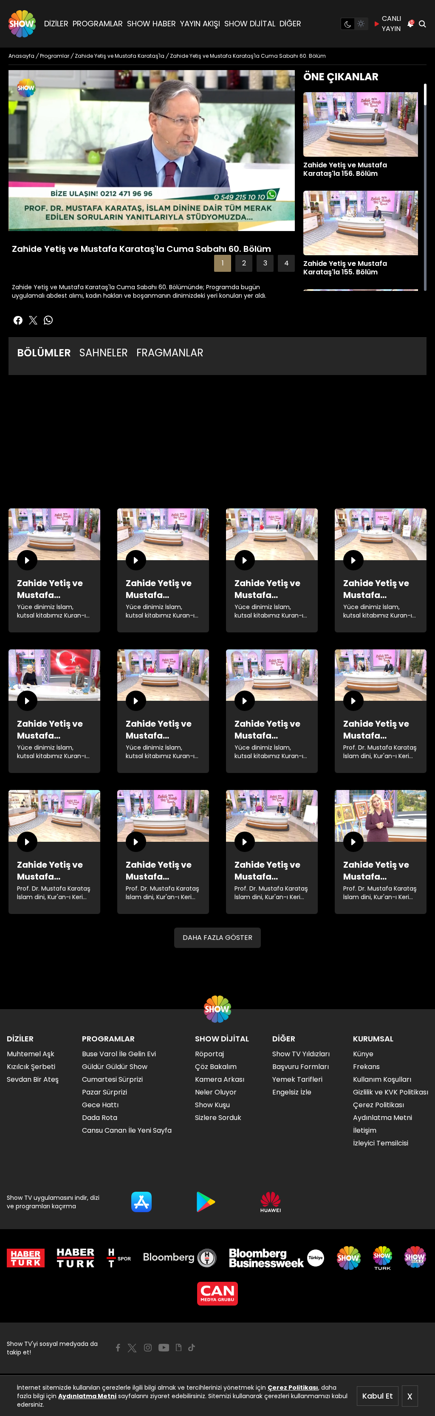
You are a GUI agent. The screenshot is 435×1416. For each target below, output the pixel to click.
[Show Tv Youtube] (163, 1347)
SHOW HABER (151, 23)
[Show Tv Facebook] (118, 1347)
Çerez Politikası (293, 1387)
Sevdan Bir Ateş (33, 1079)
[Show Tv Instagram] (148, 1347)
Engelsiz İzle (291, 1092)
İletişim (364, 1130)
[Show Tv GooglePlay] (206, 1202)
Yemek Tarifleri (297, 1079)
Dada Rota (99, 1118)
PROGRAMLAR (98, 23)
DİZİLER (56, 23)
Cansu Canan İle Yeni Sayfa (127, 1130)
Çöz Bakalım (216, 1067)
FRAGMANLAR (169, 353)
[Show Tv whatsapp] (48, 320)
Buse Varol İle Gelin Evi (119, 1054)
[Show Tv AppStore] (141, 1202)
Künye (363, 1054)
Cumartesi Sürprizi (112, 1079)
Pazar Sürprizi (104, 1092)
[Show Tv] (22, 23)
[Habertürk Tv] (75, 1258)
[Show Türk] (382, 1258)
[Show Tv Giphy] (178, 1347)
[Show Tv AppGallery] (270, 1202)
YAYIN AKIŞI (200, 23)
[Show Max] (416, 1258)
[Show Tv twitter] (33, 320)
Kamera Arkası (219, 1079)
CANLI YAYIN (391, 24)
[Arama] (422, 24)
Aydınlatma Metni (87, 1396)
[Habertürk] (26, 1258)
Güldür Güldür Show (114, 1067)
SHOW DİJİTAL (249, 23)
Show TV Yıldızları (301, 1054)
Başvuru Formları (300, 1067)
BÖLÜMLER (44, 353)
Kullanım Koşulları (382, 1079)
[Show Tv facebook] (18, 320)
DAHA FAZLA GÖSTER (217, 937)
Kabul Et (377, 1396)
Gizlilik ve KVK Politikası (390, 1092)
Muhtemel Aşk (30, 1054)
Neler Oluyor (216, 1092)
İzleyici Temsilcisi (380, 1143)
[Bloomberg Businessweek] (276, 1258)
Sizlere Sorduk (218, 1118)
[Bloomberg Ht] (180, 1258)
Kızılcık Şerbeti (31, 1067)
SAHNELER (103, 353)
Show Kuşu (212, 1105)
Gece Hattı (100, 1105)
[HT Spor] (119, 1258)
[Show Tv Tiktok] (191, 1347)
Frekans (366, 1067)
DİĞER (290, 23)
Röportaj (209, 1054)
